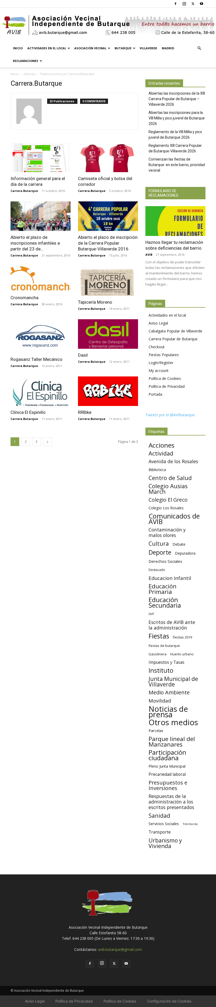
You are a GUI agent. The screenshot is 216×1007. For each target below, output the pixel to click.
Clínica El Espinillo (28, 412)
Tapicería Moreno (95, 302)
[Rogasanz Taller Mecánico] (41, 336)
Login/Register (161, 362)
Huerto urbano (182, 654)
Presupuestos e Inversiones (168, 785)
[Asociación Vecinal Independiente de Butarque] (108, 25)
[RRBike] (108, 391)
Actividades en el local (46, 48)
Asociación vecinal (90, 48)
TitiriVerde (190, 824)
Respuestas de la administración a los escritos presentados (171, 801)
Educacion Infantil (170, 578)
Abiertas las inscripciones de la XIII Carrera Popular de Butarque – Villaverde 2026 (177, 98)
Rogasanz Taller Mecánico (36, 359)
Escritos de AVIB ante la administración (172, 625)
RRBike (84, 412)
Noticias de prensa (168, 711)
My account (159, 370)
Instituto (161, 670)
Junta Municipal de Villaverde (173, 681)
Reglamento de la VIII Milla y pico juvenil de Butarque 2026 (175, 134)
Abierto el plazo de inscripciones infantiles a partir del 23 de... (35, 243)
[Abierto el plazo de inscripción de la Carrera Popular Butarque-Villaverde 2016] (108, 216)
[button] (199, 48)
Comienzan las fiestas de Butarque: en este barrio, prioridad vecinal (177, 164)
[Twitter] (193, 3)
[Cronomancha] (41, 278)
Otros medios (173, 722)
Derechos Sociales (165, 561)
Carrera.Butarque (24, 191)
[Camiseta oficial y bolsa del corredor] (108, 157)
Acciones (161, 445)
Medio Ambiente (169, 692)
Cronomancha (24, 297)
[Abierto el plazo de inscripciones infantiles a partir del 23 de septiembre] (41, 216)
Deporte (160, 552)
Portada (155, 394)
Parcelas (156, 730)
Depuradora (185, 553)
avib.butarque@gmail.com (120, 949)
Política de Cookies (165, 378)
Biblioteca (157, 469)
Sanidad (159, 815)
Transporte (160, 832)
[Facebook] (175, 3)
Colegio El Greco (168, 499)
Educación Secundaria (165, 602)
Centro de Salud (170, 478)
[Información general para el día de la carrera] (41, 157)
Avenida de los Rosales (173, 461)
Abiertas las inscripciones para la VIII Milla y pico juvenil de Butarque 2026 (177, 118)
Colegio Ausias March (168, 488)
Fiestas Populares (164, 354)
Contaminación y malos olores (167, 532)
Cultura (159, 543)
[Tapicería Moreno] (108, 281)
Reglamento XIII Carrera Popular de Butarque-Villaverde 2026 (175, 148)
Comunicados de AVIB (174, 518)
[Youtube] (201, 3)
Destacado (157, 570)
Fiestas (159, 636)
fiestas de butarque (164, 645)
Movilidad (160, 700)
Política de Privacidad (167, 386)
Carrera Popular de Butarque (173, 338)
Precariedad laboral (167, 774)
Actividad (161, 453)
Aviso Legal (158, 323)
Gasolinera (157, 654)
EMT (151, 614)
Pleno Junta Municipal (167, 766)
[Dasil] (108, 334)
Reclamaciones (25, 61)
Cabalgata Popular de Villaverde (175, 330)
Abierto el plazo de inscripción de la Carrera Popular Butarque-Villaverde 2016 (108, 243)
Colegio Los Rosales (166, 507)
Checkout (157, 346)
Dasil (83, 355)
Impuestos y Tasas (166, 662)
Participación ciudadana (167, 755)
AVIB (148, 254)
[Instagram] (184, 3)
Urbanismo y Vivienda (165, 843)
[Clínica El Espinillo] (41, 391)
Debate (179, 544)
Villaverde (148, 48)
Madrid (168, 48)
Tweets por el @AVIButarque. (170, 414)
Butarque (123, 48)
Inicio (18, 48)
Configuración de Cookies (169, 1001)
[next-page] (47, 441)
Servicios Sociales (164, 823)
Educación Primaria (162, 588)
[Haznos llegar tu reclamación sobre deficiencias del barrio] (175, 221)
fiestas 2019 (182, 637)
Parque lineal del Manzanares (172, 741)
